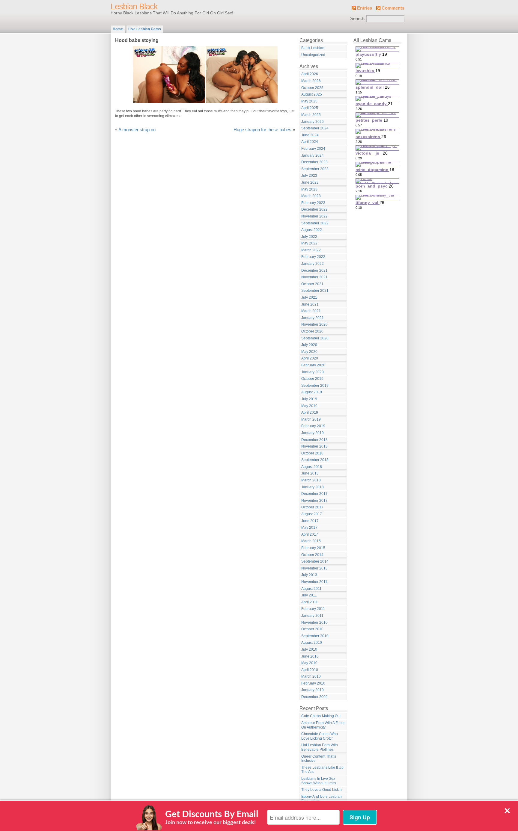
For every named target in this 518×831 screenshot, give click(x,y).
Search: (357, 18)
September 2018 (315, 460)
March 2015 (311, 541)
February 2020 (313, 365)
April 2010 (309, 670)
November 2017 (314, 500)
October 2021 (312, 284)
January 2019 (312, 433)
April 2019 (309, 412)
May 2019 (309, 406)
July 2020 (309, 345)
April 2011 (309, 602)
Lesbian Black (134, 6)
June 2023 (310, 182)
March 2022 (311, 250)
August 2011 (311, 589)
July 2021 (309, 297)
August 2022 (311, 230)
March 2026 (311, 81)
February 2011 (313, 609)
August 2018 (311, 467)
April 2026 (309, 74)
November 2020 (314, 324)
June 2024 (310, 135)
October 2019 (312, 379)
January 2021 (312, 318)
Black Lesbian (312, 48)
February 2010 (313, 683)
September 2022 (315, 223)
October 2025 (312, 88)
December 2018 (314, 440)
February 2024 (313, 148)
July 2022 (309, 237)
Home (118, 29)
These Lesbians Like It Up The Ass (322, 769)
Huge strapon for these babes (262, 129)
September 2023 (315, 169)
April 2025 (309, 108)
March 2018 (311, 480)
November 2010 (314, 622)
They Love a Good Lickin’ (322, 790)
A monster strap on (137, 129)
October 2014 (312, 555)
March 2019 (311, 419)
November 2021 (314, 277)
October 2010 (312, 629)
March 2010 (311, 676)
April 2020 (309, 358)
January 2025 (312, 122)
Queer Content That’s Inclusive (318, 758)
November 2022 (314, 216)
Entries (364, 8)
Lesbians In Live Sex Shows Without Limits (318, 780)
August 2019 (311, 392)
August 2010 (311, 642)
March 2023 (311, 196)
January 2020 (312, 372)
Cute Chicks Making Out (321, 716)
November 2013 (314, 568)
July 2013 (309, 575)
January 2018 (312, 487)
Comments (393, 8)
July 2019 (309, 399)
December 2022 (314, 209)
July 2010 (309, 649)
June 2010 (310, 656)
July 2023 (309, 175)
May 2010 (309, 663)
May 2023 (309, 189)
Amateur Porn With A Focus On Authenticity (323, 725)
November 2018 (314, 446)
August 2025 (311, 94)
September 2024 (315, 128)
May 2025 (309, 101)
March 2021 (311, 311)
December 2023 (314, 162)
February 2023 (313, 203)
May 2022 (309, 243)
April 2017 (309, 534)
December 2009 (314, 697)
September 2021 (315, 290)
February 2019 (313, 426)
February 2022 (313, 257)
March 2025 (311, 115)
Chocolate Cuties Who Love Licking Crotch (319, 736)
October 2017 (312, 507)
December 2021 (314, 270)
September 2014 (315, 561)
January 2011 (312, 616)
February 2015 (313, 548)
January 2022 (312, 264)
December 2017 (314, 494)
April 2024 (309, 142)
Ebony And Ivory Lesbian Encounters (321, 798)
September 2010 (315, 636)
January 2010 (312, 690)
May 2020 (309, 352)
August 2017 (311, 514)
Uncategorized (313, 55)
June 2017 (310, 521)
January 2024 (312, 155)
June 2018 (310, 473)
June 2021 (310, 304)
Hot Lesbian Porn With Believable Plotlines (319, 747)
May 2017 (309, 527)
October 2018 (312, 453)
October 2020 (312, 331)
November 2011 (314, 582)
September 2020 (315, 338)
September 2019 (315, 385)
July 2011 (309, 595)
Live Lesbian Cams (144, 29)
